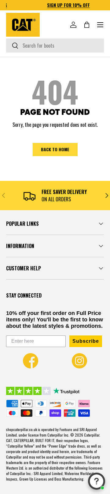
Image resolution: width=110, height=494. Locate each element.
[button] (87, 24)
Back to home (55, 149)
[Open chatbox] (96, 481)
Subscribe (85, 341)
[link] (30, 360)
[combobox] (55, 45)
